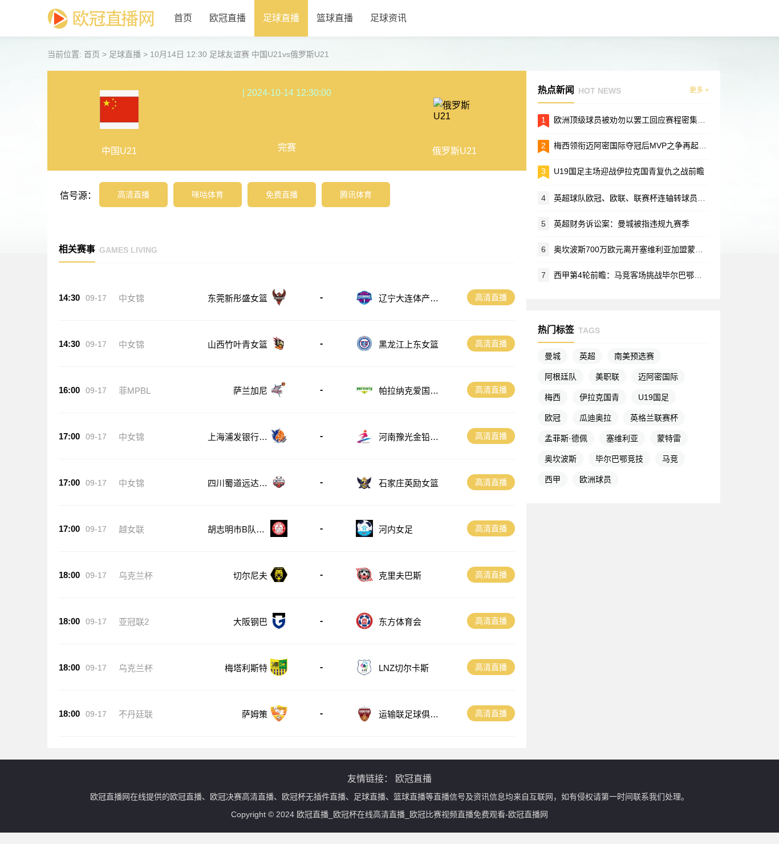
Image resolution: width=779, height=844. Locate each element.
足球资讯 (388, 18)
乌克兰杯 (136, 575)
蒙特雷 (669, 438)
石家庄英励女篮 (409, 483)
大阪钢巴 (250, 622)
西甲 (553, 479)
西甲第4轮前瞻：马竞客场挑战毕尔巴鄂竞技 (632, 275)
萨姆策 (254, 714)
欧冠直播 (227, 18)
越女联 (131, 529)
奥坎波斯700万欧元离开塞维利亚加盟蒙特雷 (632, 249)
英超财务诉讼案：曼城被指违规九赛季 (621, 223)
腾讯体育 (356, 194)
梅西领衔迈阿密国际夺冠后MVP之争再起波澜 (634, 145)
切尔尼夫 (250, 575)
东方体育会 (400, 622)
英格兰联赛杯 (654, 417)
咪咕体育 (208, 194)
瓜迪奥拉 (595, 417)
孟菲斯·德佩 (566, 438)
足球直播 (281, 18)
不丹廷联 (136, 714)
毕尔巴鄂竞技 (619, 458)
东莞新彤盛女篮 (237, 298)
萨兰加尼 (250, 390)
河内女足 (396, 529)
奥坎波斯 (561, 458)
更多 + (699, 90)
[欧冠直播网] (100, 34)
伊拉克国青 (599, 397)
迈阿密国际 (658, 376)
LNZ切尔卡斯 (404, 668)
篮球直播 (335, 18)
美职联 (607, 376)
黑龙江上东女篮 (409, 344)
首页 (183, 18)
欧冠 (553, 417)
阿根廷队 (561, 376)
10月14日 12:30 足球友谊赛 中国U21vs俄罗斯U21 (239, 54)
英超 (587, 356)
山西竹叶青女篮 (237, 344)
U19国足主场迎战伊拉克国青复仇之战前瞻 (629, 171)
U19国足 (653, 397)
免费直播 (282, 194)
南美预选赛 (634, 356)
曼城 (553, 356)
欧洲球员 (595, 479)
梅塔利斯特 (246, 668)
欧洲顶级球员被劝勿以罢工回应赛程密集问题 (633, 119)
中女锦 (131, 298)
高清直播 (133, 194)
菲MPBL (135, 390)
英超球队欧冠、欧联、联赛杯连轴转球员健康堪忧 (641, 198)
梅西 (553, 397)
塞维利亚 (622, 438)
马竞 (670, 458)
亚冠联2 (134, 622)
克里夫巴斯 (400, 575)
